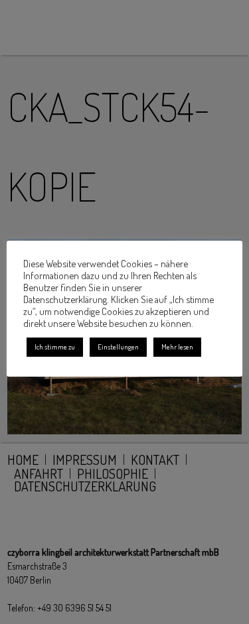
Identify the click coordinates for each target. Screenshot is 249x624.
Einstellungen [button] (118, 346)
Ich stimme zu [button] (55, 346)
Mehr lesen (177, 346)
